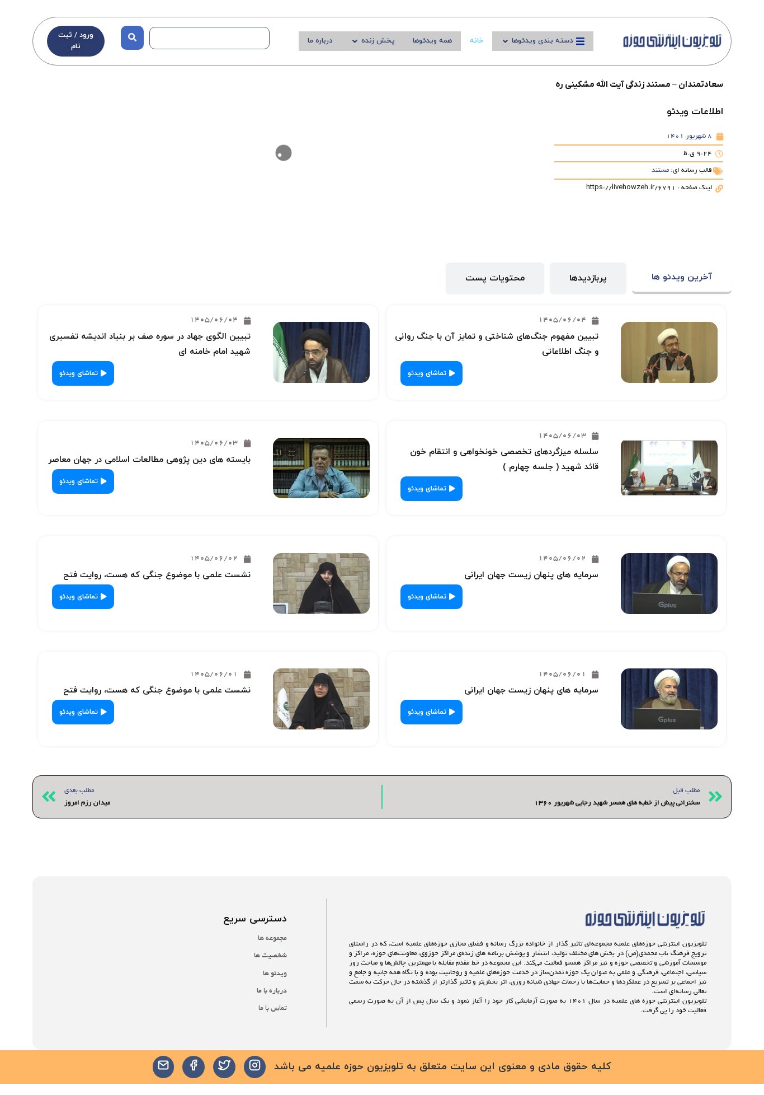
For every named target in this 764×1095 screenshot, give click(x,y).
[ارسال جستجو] (132, 38)
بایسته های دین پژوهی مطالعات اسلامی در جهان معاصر (149, 460)
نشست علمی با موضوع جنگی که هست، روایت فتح (157, 575)
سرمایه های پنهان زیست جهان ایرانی (531, 575)
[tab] (682, 278)
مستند (660, 170)
